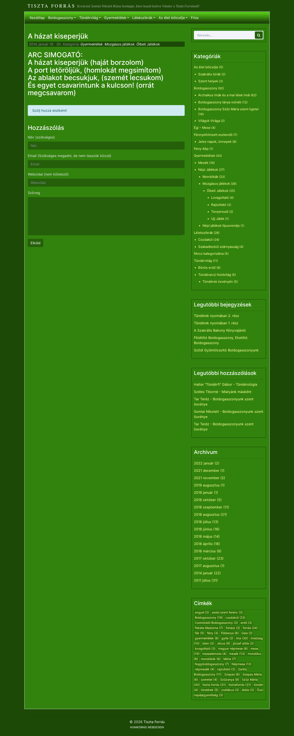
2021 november (206, 478)
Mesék (203, 163)
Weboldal (48, 174)
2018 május (203, 536)
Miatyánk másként (236, 392)
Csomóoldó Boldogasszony (216, 622)
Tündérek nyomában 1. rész (216, 323)
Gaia (246, 633)
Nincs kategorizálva (209, 254)
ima (242, 638)
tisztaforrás (240, 684)
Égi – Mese (202, 128)
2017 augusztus (206, 566)
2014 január (203, 573)
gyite (227, 638)
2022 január (204, 463)
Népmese (241, 664)
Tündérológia (246, 384)
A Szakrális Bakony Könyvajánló (220, 330)
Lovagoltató (220, 198)
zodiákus (230, 690)
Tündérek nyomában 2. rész (216, 316)
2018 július (202, 522)
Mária (229, 659)
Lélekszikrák (142, 18)
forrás (250, 628)
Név (41, 137)
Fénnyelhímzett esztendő (213, 135)
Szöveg (34, 193)
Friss (194, 18)
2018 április (203, 544)
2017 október (205, 558)
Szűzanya (229, 679)
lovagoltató (205, 648)
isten (208, 643)
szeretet (209, 679)
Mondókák (210, 177)
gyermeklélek (207, 638)
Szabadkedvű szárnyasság (218, 247)
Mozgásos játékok (120, 44)
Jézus (223, 643)
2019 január (203, 492)
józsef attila (243, 643)
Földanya (230, 633)
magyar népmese (233, 648)
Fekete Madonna (209, 628)
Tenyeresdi (219, 212)
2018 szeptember (208, 507)
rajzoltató (226, 669)
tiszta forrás (214, 684)
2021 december (206, 470)
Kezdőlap (37, 18)
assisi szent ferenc (227, 612)
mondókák (211, 659)
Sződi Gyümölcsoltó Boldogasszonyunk (226, 350)
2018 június (203, 529)
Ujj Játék (217, 219)
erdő (246, 622)
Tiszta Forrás (51, 6)
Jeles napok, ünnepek (215, 142)
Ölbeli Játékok (148, 44)
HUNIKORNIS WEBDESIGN (147, 727)
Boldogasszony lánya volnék (219, 102)
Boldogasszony (60, 18)
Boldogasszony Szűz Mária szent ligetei (228, 109)
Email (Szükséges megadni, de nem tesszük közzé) (69, 156)
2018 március (205, 551)
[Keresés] (259, 35)
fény (212, 633)
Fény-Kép (201, 149)
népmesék (204, 669)
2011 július (202, 580)
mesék (237, 653)
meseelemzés (214, 653)
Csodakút (205, 240)
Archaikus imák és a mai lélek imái (224, 95)
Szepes (232, 674)
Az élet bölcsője (172, 18)
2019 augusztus (207, 485)
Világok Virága (209, 121)
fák (199, 633)
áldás (248, 690)
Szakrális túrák (209, 74)
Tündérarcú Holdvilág (214, 275)
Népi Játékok (208, 170)
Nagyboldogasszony (212, 664)
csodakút (235, 617)
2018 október (205, 500)
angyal (202, 612)
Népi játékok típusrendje (221, 226)
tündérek (209, 690)
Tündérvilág (88, 18)
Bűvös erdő (207, 268)
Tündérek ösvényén (218, 281)
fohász (233, 628)
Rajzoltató (218, 205)
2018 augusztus (207, 514)
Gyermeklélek (115, 18)
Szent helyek (208, 81)
